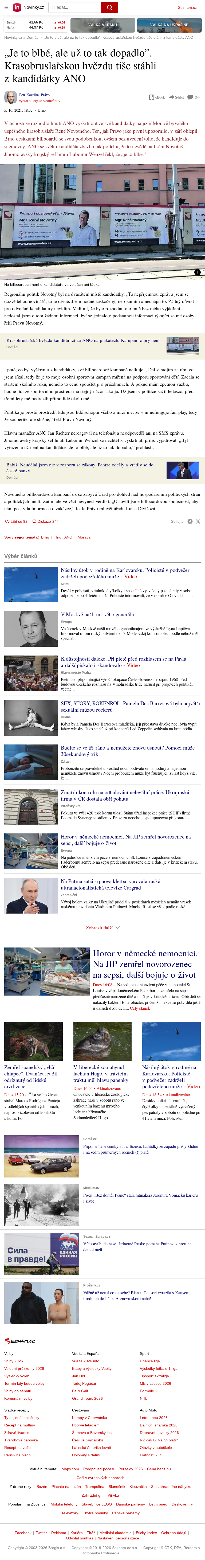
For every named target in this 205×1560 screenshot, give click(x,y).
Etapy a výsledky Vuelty (92, 1368)
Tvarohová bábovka (21, 1440)
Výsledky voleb (16, 1376)
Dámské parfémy (130, 1504)
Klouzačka (138, 1486)
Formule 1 (148, 1391)
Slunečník (117, 1486)
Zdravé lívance (16, 1432)
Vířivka (113, 1495)
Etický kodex (146, 1533)
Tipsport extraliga (154, 1376)
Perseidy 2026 (131, 1469)
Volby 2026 (13, 1361)
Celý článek (140, 1008)
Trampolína (94, 1486)
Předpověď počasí (98, 1469)
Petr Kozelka (29, 94)
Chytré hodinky (95, 1513)
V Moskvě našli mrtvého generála (97, 614)
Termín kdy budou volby (24, 1383)
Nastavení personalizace (118, 1538)
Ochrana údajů (173, 1533)
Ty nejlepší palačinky (21, 1417)
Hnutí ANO (63, 537)
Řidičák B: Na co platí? (159, 1440)
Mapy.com (70, 1469)
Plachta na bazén (66, 1486)
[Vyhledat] (109, 7)
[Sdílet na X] (198, 521)
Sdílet (179, 97)
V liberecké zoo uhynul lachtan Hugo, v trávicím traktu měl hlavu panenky (100, 1073)
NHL (143, 1398)
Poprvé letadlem (86, 1425)
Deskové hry (182, 1504)
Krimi (65, 584)
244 (198, 97)
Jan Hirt (78, 1376)
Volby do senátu (17, 1391)
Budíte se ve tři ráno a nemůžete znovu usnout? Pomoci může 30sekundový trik (128, 751)
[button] (102, 222)
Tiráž (91, 1533)
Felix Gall (80, 1391)
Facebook (23, 1533)
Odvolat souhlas (79, 1538)
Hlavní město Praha (76, 672)
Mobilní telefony (64, 1504)
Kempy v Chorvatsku (89, 1417)
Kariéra (76, 1533)
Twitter (41, 1533)
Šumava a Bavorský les (92, 1432)
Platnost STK (151, 1455)
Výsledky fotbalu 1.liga (159, 1368)
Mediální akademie (116, 1533)
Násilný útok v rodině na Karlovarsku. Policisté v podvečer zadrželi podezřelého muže (125, 573)
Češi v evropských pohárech (100, 1478)
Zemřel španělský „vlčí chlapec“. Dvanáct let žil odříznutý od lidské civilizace (31, 1076)
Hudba (66, 717)
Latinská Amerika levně (91, 1447)
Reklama (58, 1533)
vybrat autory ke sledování (38, 101)
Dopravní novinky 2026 (159, 1432)
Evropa (66, 622)
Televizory (69, 1513)
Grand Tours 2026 (87, 1398)
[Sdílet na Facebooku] (190, 521)
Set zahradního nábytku (171, 1486)
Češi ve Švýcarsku (87, 1440)
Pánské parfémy (126, 1513)
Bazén (42, 1486)
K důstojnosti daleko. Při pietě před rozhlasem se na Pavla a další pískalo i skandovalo (123, 662)
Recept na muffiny (19, 1425)
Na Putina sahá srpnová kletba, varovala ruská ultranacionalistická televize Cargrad (110, 884)
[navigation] (6, 7)
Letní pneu (158, 1504)
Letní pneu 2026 (154, 1417)
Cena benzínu (159, 1469)
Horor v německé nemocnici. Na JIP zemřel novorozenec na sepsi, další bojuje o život (126, 840)
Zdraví (65, 761)
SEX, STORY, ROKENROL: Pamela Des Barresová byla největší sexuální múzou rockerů (130, 706)
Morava (84, 537)
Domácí (12, 347)
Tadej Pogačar (84, 1383)
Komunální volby (18, 1398)
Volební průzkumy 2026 (24, 1368)
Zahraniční (69, 895)
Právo (45, 94)
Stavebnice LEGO (97, 1504)
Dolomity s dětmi (86, 1455)
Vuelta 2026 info (85, 1361)
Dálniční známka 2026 (159, 1425)
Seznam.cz (187, 7)
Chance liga (150, 1361)
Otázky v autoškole (156, 1447)
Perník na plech (17, 1455)
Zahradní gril (92, 1495)
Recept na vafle (17, 1447)
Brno (45, 537)
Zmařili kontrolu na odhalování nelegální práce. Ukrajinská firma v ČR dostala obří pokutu (125, 795)
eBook (160, 97)
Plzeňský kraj (71, 806)
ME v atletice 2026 (155, 1383)
